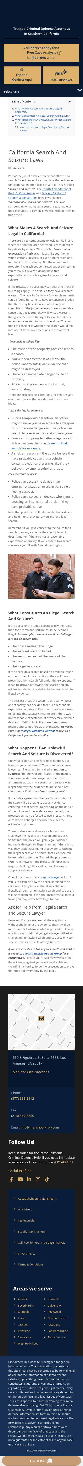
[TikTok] (47, 1179)
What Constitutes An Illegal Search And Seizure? (42, 115)
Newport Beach (58, 1318)
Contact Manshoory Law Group (42, 953)
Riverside (24, 1331)
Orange (23, 1324)
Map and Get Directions (31, 1072)
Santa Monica (56, 1337)
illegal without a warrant (39, 731)
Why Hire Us (26, 1209)
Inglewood (54, 1312)
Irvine (21, 1318)
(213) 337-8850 (22, 1115)
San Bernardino (58, 1331)
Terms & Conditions (30, 1264)
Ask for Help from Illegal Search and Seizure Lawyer (44, 129)
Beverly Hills (26, 1305)
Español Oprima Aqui (22, 77)
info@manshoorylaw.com (40, 1127)
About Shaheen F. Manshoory (37, 1198)
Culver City (55, 1305)
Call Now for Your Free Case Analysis (41, 1242)
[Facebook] (11, 1179)
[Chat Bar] (41, 1461)
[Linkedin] (29, 1179)
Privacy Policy (26, 1253)
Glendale (24, 1312)
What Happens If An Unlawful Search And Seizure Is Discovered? (43, 121)
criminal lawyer (50, 877)
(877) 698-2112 (22, 1098)
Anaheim (24, 1299)
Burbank (53, 1299)
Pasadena (54, 1324)
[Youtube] (20, 1179)
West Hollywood (28, 1343)
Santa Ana (24, 1337)
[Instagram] (38, 1179)
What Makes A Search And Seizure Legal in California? (39, 110)
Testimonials (26, 1220)
